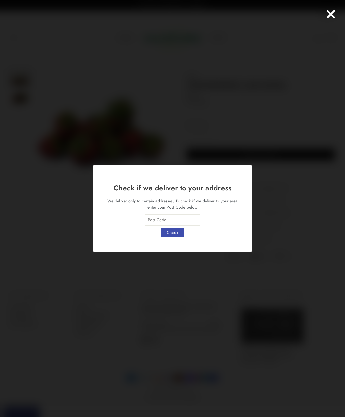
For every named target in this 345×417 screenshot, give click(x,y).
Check (172, 232)
